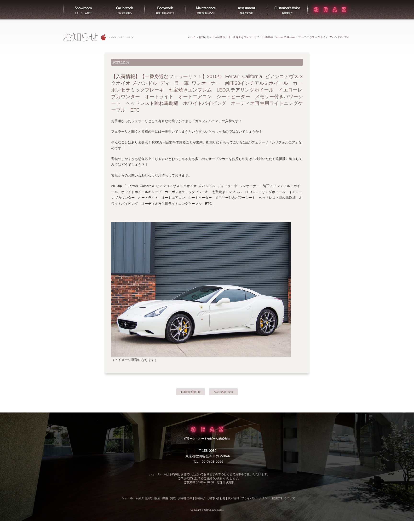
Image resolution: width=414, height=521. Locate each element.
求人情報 (233, 498)
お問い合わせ (216, 498)
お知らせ (204, 37)
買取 (246, 9)
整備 (205, 9)
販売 (124, 9)
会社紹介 (200, 498)
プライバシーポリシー (255, 498)
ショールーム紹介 (83, 9)
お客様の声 (287, 9)
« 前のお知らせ (191, 392)
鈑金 (157, 498)
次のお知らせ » (223, 392)
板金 (165, 9)
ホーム (192, 37)
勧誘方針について (283, 498)
